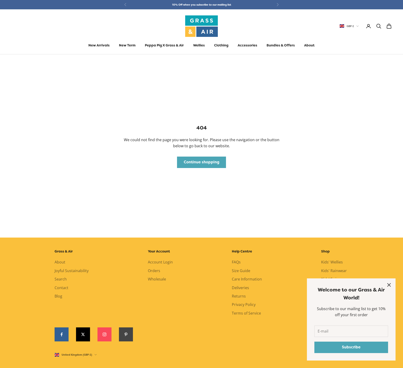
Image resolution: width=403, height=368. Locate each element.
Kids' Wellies (332, 262)
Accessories (247, 45)
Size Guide (241, 270)
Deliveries (240, 287)
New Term (127, 45)
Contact (61, 287)
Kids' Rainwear (334, 270)
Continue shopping (201, 162)
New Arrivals (99, 45)
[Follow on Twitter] (83, 334)
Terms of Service (246, 313)
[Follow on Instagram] (104, 334)
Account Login (160, 262)
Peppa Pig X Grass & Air (164, 45)
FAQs (236, 262)
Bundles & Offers (281, 45)
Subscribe (351, 347)
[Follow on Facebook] (61, 334)
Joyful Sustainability (72, 270)
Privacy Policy (244, 304)
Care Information (247, 279)
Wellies (199, 45)
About (309, 45)
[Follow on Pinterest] (126, 334)
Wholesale (157, 279)
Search (61, 279)
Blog (58, 296)
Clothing (221, 45)
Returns (239, 296)
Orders (154, 270)
